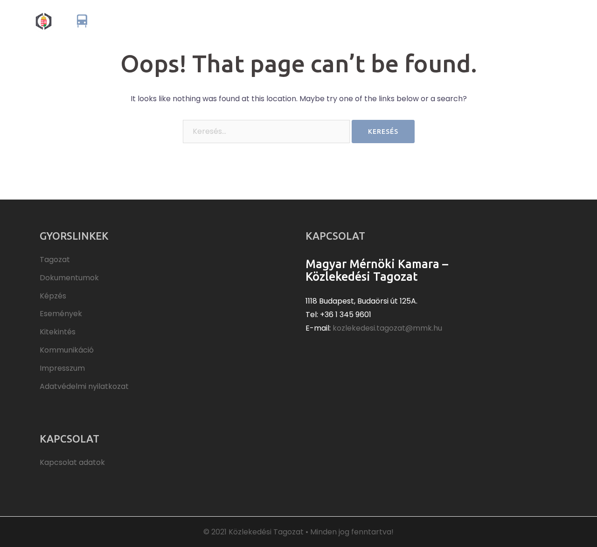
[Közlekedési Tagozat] (113, 20)
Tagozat (297, 20)
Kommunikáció (535, 20)
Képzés (397, 20)
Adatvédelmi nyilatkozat (84, 386)
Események (438, 20)
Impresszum (62, 368)
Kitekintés (483, 20)
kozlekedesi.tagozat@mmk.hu (387, 328)
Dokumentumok (348, 20)
